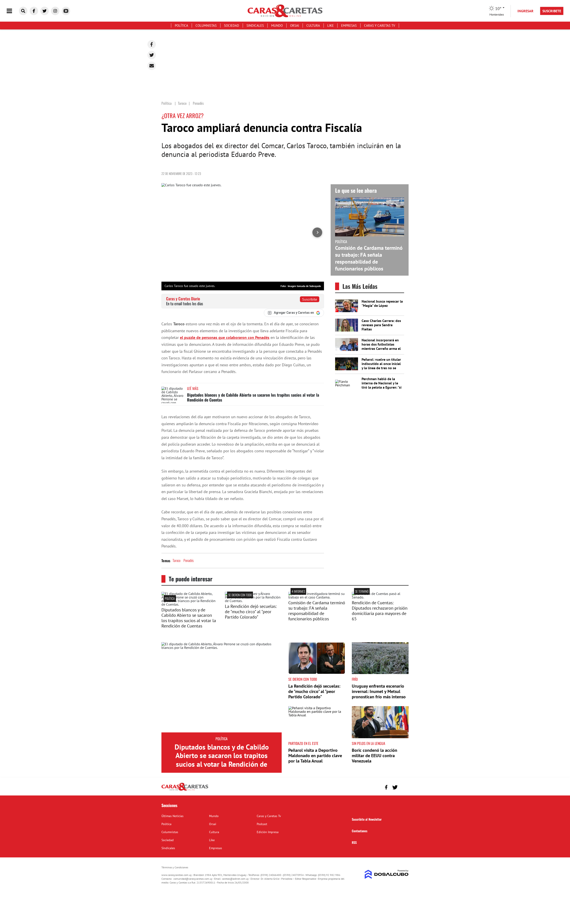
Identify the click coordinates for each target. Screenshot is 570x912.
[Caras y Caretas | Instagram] (55, 11)
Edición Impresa (268, 832)
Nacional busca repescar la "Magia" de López (382, 303)
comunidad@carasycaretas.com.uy (192, 878)
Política (181, 25)
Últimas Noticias (172, 816)
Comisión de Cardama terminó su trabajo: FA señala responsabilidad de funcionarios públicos (369, 258)
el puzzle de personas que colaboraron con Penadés (224, 337)
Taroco (176, 560)
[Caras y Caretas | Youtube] (66, 11)
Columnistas (206, 25)
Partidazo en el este (303, 743)
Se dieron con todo (240, 594)
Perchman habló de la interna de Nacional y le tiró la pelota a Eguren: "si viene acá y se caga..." (381, 385)
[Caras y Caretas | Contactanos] (403, 786)
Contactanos (359, 830)
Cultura (313, 25)
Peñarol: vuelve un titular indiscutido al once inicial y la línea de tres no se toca (381, 366)
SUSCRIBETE (551, 11)
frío (355, 679)
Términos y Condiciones (174, 867)
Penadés (188, 560)
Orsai (294, 25)
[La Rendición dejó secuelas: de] (253, 600)
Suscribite (309, 299)
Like (330, 25)
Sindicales (255, 25)
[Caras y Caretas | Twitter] (44, 11)
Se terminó (361, 591)
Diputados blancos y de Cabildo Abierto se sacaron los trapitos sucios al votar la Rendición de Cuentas (253, 397)
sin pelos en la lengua (368, 743)
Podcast (262, 824)
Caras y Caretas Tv (379, 25)
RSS (354, 842)
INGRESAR (525, 11)
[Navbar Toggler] (13, 11)
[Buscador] (23, 11)
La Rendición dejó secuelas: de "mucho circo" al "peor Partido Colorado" (251, 611)
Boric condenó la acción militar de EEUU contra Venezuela (374, 755)
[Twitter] (151, 55)
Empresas (349, 25)
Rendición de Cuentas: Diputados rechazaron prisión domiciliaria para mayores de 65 (379, 611)
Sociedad (231, 25)
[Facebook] (151, 44)
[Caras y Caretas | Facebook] (34, 11)
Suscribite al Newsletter (367, 819)
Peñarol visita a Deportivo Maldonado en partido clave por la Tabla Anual (315, 755)
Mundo (277, 25)
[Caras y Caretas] (184, 790)
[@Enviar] (151, 65)
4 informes (298, 591)
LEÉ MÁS (192, 388)
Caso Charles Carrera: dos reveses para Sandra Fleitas (381, 324)
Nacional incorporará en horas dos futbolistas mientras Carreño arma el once (381, 346)
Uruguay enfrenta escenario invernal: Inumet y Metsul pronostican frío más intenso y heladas (379, 694)
